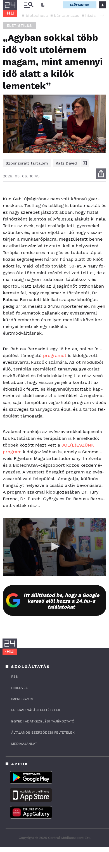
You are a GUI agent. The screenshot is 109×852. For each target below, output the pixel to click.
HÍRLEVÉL (19, 688)
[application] (54, 547)
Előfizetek (79, 4)
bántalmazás (66, 15)
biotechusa (37, 15)
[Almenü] (28, 5)
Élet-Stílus (19, 26)
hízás (90, 15)
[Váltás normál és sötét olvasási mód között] (42, 5)
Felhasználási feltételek (35, 710)
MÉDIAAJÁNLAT (24, 744)
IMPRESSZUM (22, 699)
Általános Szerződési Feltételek (43, 732)
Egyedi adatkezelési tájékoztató (42, 721)
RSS (14, 677)
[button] (102, 15)
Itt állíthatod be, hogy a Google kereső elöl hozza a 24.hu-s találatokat (61, 601)
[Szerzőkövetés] (84, 163)
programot (55, 355)
